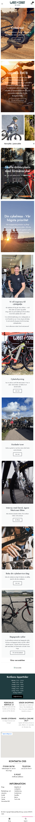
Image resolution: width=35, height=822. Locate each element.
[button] (31, 3)
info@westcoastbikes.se (17, 777)
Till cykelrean (17, 39)
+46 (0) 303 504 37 (26, 768)
